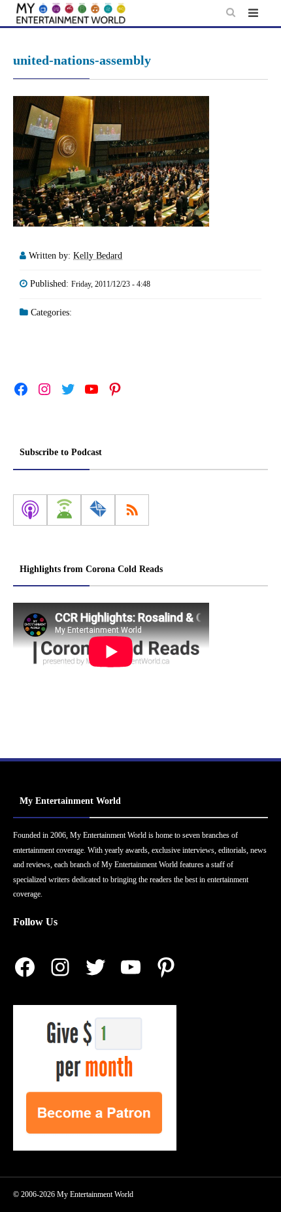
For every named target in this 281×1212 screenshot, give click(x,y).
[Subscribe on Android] (64, 510)
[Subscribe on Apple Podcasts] (30, 510)
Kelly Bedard (97, 256)
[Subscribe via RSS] (132, 510)
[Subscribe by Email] (98, 510)
